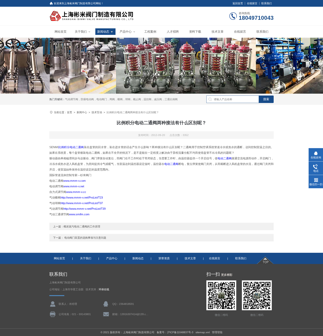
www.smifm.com (79, 214)
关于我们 (81, 31)
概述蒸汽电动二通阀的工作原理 (82, 226)
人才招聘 (173, 31)
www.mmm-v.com (74, 180)
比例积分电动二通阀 (71, 147)
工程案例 (150, 31)
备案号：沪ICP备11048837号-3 (175, 332)
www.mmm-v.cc (76, 191)
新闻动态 (103, 31)
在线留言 (252, 3)
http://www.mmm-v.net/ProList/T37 (82, 203)
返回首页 (238, 3)
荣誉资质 (164, 258)
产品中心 (126, 31)
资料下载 (195, 31)
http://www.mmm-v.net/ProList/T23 (82, 197)
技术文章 (218, 31)
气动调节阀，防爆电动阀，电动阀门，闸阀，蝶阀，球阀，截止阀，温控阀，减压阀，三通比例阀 (121, 99)
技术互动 (97, 112)
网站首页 (61, 31)
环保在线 (104, 289)
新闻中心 (82, 112)
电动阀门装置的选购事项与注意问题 (85, 237)
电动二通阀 (225, 158)
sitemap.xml (203, 332)
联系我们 (266, 3)
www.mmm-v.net (73, 186)
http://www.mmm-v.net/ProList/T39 (84, 208)
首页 (69, 112)
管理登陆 (217, 332)
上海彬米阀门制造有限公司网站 (82, 3)
